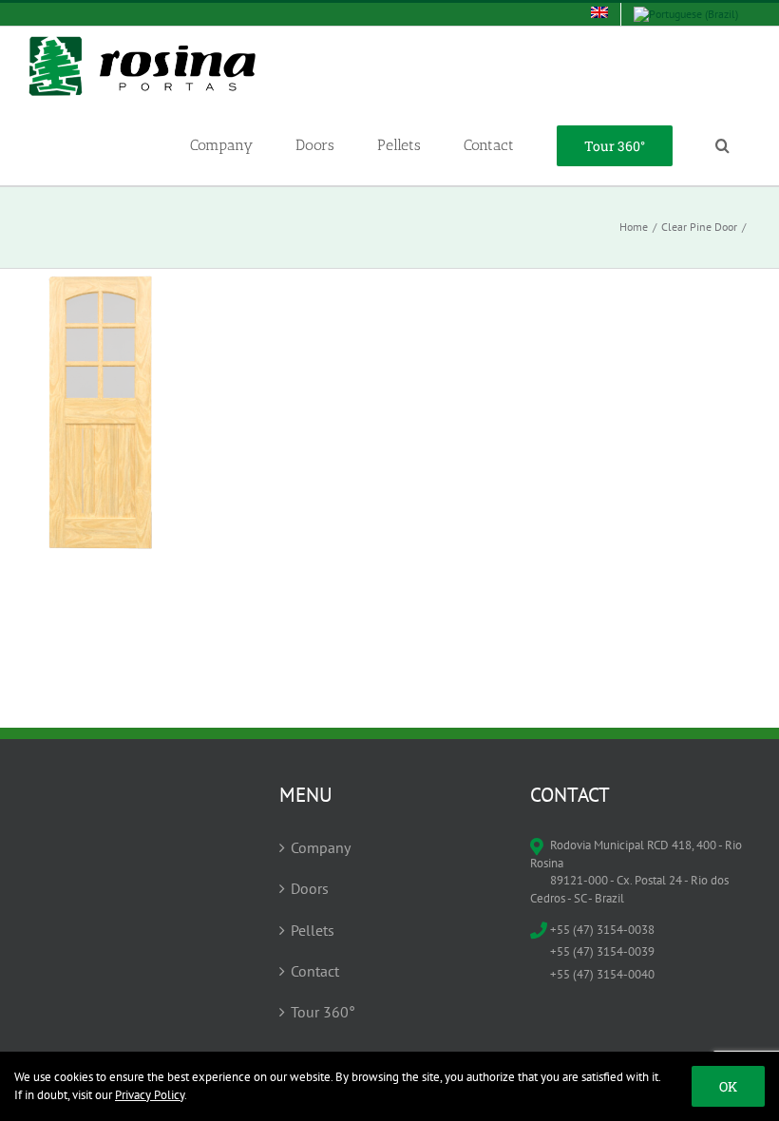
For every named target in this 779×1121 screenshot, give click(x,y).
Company (321, 847)
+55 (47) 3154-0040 (602, 974)
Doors (310, 888)
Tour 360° (323, 1011)
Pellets (312, 930)
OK (728, 1086)
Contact (315, 970)
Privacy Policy (149, 1095)
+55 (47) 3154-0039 (602, 951)
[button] (722, 145)
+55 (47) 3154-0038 (602, 930)
